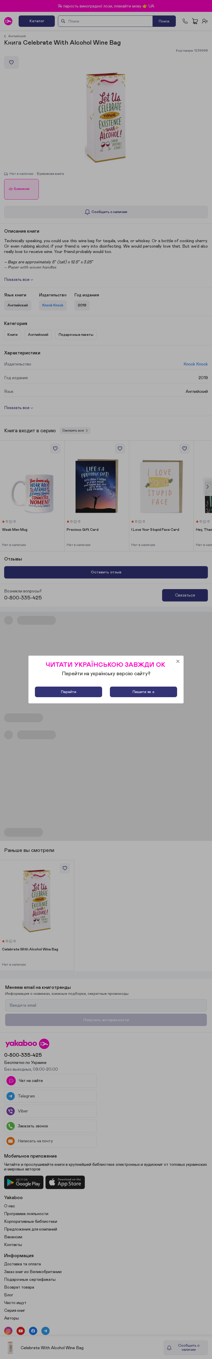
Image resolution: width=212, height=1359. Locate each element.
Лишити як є (143, 692)
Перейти (68, 692)
